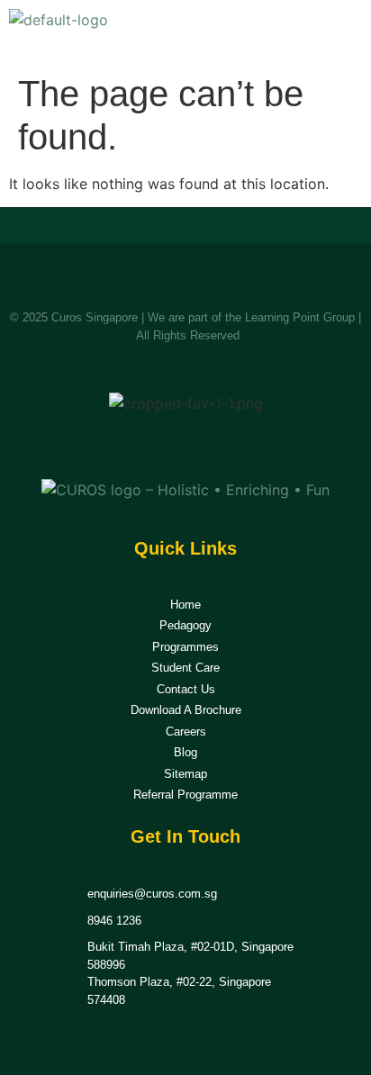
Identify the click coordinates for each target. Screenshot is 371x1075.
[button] (342, 32)
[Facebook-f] (165, 445)
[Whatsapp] (207, 445)
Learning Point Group (300, 317)
